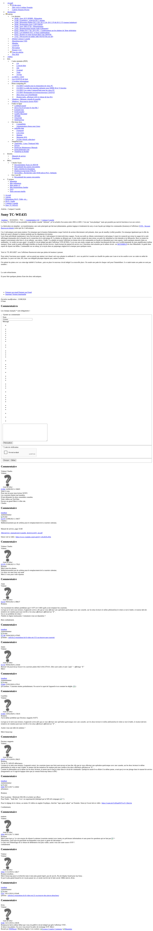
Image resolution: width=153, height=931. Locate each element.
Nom (4, 317)
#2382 (3, 489)
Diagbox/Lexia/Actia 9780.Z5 (25, 171)
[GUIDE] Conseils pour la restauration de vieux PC (34, 86)
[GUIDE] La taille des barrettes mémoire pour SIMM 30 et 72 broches (41, 88)
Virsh (18, 72)
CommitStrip (21, 124)
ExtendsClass (19, 110)
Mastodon (13, 181)
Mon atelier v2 (15, 185)
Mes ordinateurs (15, 183)
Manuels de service (19, 156)
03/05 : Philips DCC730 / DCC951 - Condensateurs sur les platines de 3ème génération (45, 30)
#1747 (3, 665)
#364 (2, 872)
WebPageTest (19, 120)
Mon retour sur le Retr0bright (26, 95)
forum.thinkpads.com (21, 149)
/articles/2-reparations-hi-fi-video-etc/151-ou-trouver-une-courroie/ (31, 637)
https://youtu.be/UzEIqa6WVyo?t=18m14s (117, 803)
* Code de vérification (10, 447)
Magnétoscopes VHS (19, 41)
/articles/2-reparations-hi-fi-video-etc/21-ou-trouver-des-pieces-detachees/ (33, 895)
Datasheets (16, 158)
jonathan (4, 220)
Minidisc (15, 43)
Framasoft (20, 130)
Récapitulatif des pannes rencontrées (27, 167)
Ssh (17, 68)
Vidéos (10, 57)
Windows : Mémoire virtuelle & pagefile (26, 99)
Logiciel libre (21, 66)
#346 (2, 923)
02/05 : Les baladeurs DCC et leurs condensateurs (32, 32)
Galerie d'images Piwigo (20, 10)
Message (6, 321)
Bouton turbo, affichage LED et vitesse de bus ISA (34, 97)
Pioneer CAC (17, 50)
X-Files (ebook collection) (25, 139)
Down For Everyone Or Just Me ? (26, 108)
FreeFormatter (19, 112)
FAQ (11, 189)
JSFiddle (17, 116)
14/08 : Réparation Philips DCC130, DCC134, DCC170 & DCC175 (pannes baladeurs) (45, 22)
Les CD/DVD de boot (20, 79)
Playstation (16, 48)
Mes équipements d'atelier (19, 187)
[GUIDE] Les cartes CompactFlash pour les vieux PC (35, 90)
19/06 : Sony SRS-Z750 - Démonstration (28, 26)
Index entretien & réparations (24, 169)
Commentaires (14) (32, 220)
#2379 (3, 519)
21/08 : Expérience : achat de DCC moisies (29, 20)
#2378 (3, 564)
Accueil (10, 3)
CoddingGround (20, 106)
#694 (2, 834)
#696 (2, 787)
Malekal (19, 135)
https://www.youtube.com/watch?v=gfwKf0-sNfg (33, 537)
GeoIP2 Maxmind (20, 114)
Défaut (13, 460)
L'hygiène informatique (20, 81)
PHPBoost (12, 929)
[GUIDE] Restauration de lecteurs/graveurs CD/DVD (35, 92)
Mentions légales (24, 929)
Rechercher (11, 12)
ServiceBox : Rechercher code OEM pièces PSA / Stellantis (35, 173)
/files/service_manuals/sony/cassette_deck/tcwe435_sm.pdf (21, 533)
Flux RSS (15, 54)
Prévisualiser (8, 443)
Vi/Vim (19, 75)
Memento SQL (21, 137)
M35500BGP (122, 244)
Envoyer (6, 460)
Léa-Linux (20, 133)
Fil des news (16, 5)
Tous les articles (17, 52)
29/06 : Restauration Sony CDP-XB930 (28, 24)
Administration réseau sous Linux (28, 126)
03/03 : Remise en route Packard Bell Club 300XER (32, 34)
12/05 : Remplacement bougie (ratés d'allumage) (31, 28)
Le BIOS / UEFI (18, 77)
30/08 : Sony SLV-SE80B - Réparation (28, 18)
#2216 (3, 602)
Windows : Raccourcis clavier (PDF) (25, 101)
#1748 (3, 635)
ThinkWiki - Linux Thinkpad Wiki (26, 143)
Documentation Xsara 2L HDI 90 (26, 165)
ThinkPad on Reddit (21, 152)
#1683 (3, 714)
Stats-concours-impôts (17, 191)
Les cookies (35, 929)
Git (17, 63)
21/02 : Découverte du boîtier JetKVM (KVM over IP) (33, 36)
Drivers (17, 145)
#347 (2, 893)
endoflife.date (19, 128)
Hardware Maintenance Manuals (25, 147)
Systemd (19, 70)
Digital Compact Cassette (21, 39)
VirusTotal (18, 118)
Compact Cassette (47, 220)
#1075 (3, 759)
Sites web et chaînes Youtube (22, 7)
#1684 (3, 684)
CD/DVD (15, 45)
